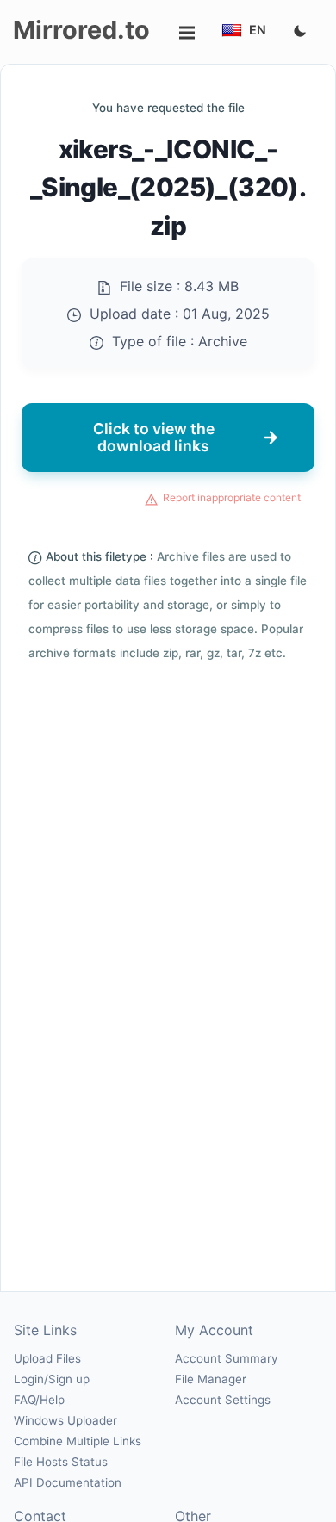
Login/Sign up (52, 1379)
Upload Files (47, 1358)
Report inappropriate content (232, 497)
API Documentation (67, 1482)
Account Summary (226, 1358)
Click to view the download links (154, 437)
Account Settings (223, 1400)
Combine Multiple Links (77, 1441)
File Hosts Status (61, 1462)
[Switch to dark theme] (300, 32)
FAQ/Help (39, 1400)
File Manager (210, 1379)
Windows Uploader (65, 1420)
